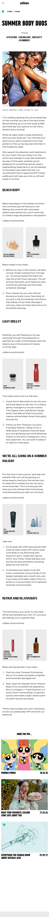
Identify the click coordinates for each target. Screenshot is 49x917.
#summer (24, 40)
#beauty (37, 37)
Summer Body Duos (24, 23)
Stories (9, 12)
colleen (24, 3)
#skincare (24, 37)
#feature (11, 37)
